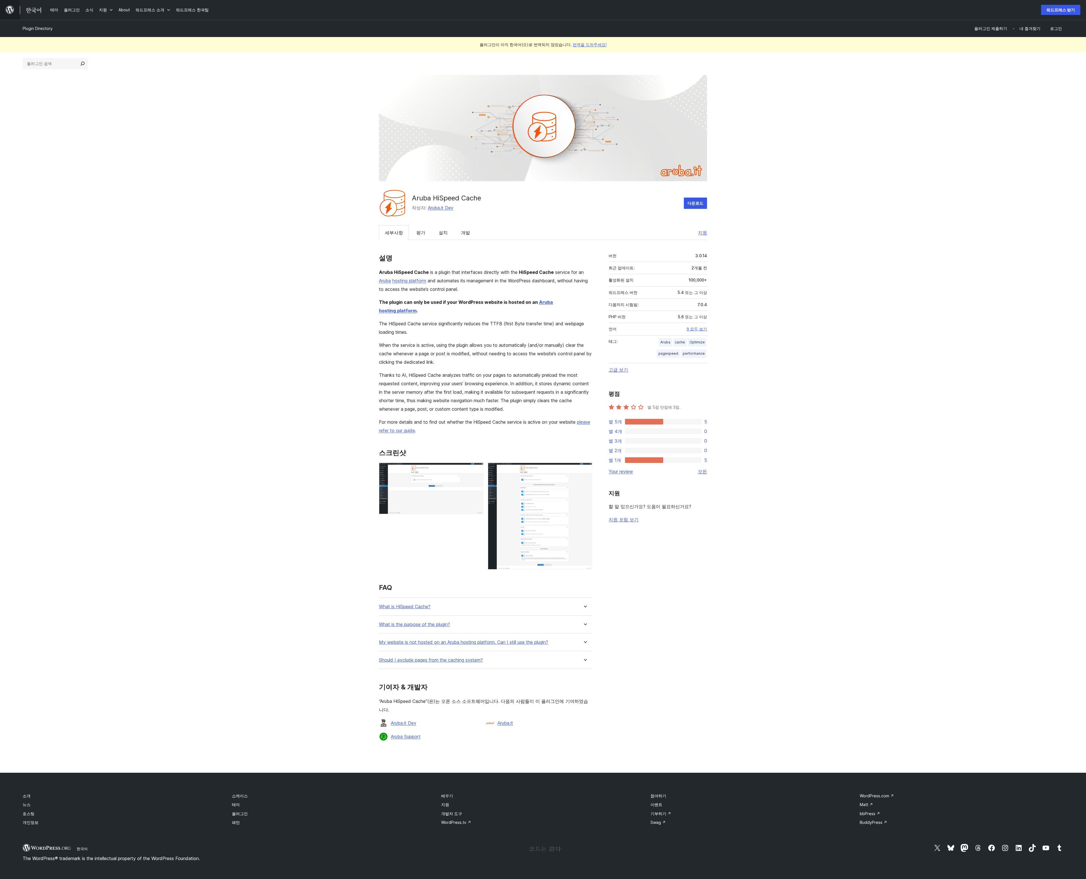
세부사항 (394, 232)
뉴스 (27, 804)
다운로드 (695, 203)
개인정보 (30, 822)
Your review (621, 471)
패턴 (236, 822)
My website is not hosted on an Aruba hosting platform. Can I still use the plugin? (463, 642)
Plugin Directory (38, 28)
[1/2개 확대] (476, 470)
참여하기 (658, 795)
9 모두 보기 (697, 329)
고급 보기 (618, 370)
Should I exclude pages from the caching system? (431, 660)
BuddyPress (873, 822)
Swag (658, 822)
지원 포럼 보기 (624, 519)
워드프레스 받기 (1060, 9)
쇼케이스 (240, 795)
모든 (702, 471)
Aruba (385, 280)
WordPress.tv (456, 822)
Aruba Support (406, 736)
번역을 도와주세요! (590, 44)
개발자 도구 (451, 813)
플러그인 (240, 813)
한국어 (82, 848)
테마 (236, 804)
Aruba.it (505, 723)
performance (694, 353)
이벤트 (656, 804)
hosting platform (409, 280)
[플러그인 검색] (82, 63)
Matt (866, 804)
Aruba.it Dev (440, 208)
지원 (702, 232)
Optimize (697, 342)
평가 (420, 232)
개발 (465, 232)
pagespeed (668, 353)
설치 (443, 232)
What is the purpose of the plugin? (414, 624)
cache (680, 342)
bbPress (870, 813)
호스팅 (29, 813)
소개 (27, 795)
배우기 (447, 795)
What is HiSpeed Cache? (404, 606)
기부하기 (660, 813)
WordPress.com (877, 795)
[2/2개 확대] (584, 470)
